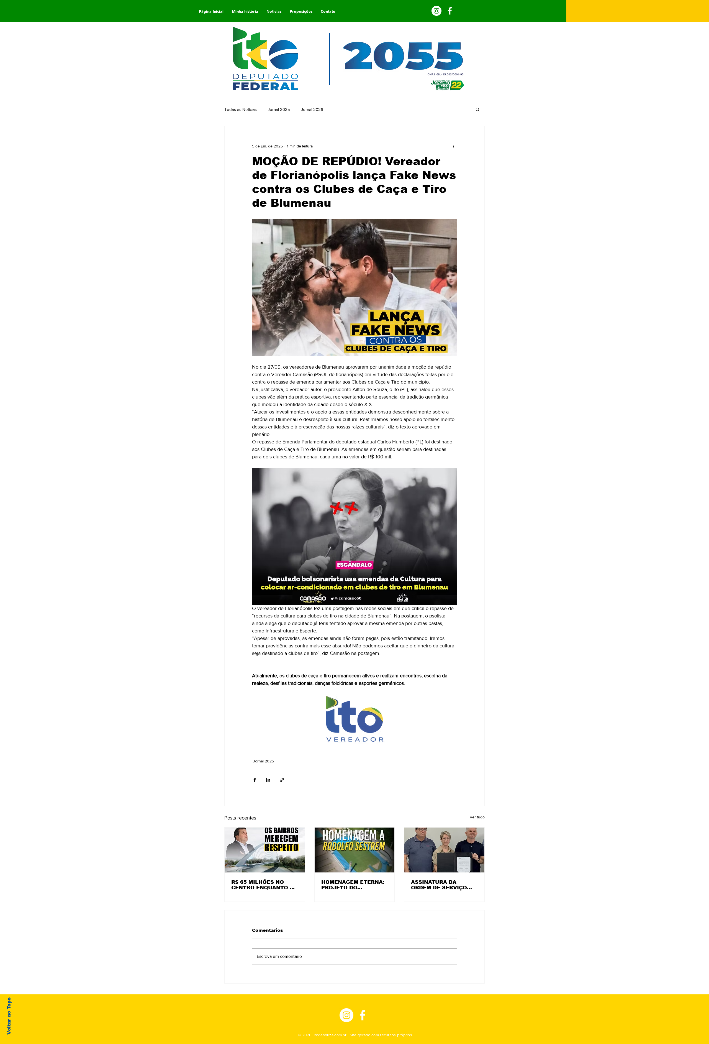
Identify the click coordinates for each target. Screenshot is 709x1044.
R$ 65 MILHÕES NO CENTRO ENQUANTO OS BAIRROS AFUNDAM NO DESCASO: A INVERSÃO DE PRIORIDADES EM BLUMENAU (264, 884)
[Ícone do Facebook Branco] (362, 1015)
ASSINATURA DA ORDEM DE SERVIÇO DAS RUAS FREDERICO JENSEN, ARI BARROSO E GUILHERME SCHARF (443, 884)
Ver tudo (477, 817)
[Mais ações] (453, 146)
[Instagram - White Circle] (436, 11)
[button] (477, 109)
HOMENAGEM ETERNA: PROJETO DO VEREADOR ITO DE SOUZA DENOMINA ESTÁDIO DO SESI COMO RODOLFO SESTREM (352, 884)
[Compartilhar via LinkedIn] (268, 780)
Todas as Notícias (240, 109)
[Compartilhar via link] (281, 780)
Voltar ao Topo (9, 1016)
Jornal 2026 (312, 109)
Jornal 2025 (279, 109)
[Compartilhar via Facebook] (254, 780)
